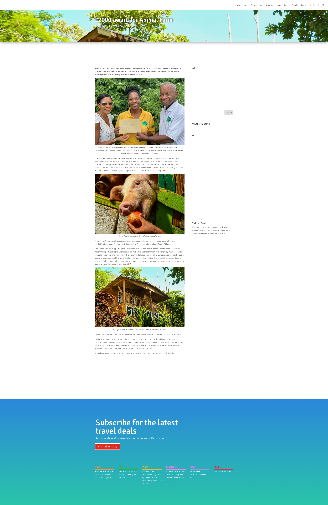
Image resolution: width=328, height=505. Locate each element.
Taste (253, 5)
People (295, 5)
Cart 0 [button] (315, 5)
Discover (269, 5)
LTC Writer (103, 25)
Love (286, 5)
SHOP (193, 466)
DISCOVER (171, 466)
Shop (278, 5)
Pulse (237, 5)
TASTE (122, 466)
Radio (303, 5)
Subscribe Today (107, 446)
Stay (245, 5)
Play (260, 5)
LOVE (216, 466)
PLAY (145, 466)
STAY (97, 466)
